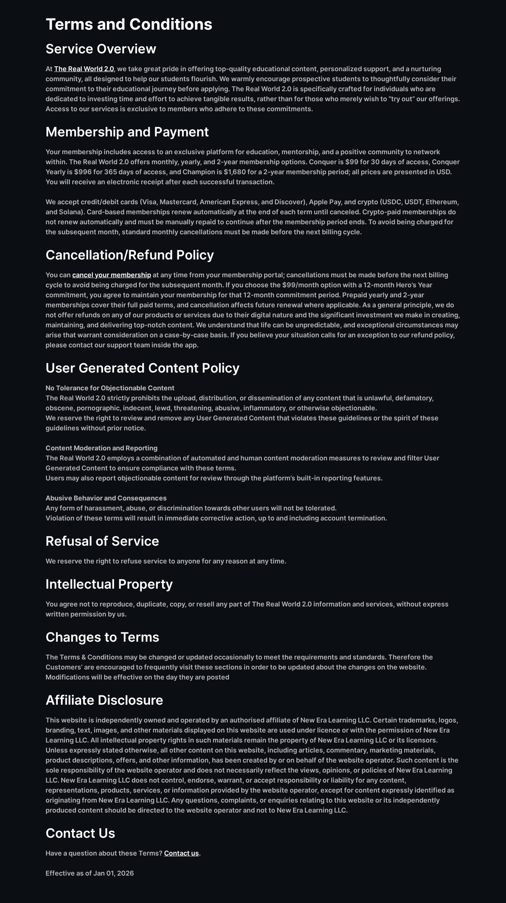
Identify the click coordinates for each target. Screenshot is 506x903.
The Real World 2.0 (84, 69)
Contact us (181, 853)
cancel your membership (111, 275)
